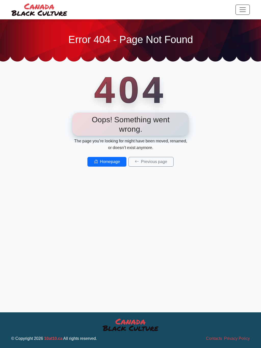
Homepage (109, 161)
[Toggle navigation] (243, 10)
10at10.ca (53, 338)
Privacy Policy (237, 338)
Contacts (214, 338)
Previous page (153, 161)
